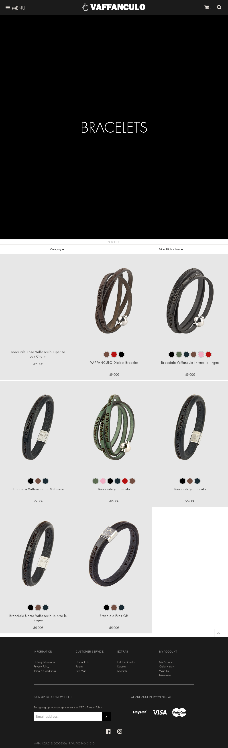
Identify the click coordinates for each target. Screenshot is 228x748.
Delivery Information (45, 662)
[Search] (219, 7)
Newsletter (165, 675)
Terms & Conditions (45, 671)
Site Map (81, 671)
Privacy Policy (41, 666)
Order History (167, 666)
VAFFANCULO (117, 7)
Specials (122, 671)
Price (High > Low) (170, 249)
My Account (166, 662)
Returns (79, 666)
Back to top (218, 633)
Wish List (164, 671)
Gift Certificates (126, 662)
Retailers (121, 666)
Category (56, 249)
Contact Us (82, 662)
